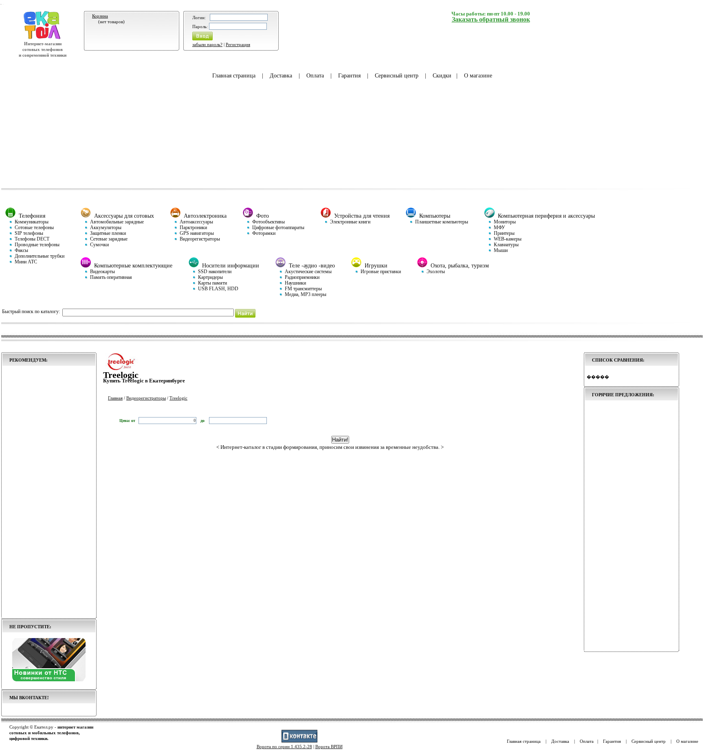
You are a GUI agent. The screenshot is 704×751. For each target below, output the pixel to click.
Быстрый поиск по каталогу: (31, 311)
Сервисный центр (396, 76)
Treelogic (178, 397)
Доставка (281, 76)
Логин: (199, 17)
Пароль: (200, 26)
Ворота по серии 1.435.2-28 (284, 746)
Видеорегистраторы (146, 397)
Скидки (442, 76)
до (203, 420)
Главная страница (233, 76)
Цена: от (127, 420)
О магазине (478, 76)
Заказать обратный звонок (491, 19)
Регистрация (238, 44)
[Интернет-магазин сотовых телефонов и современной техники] (43, 37)
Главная (115, 397)
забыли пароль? (207, 44)
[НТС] (49, 679)
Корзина (100, 15)
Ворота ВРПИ (329, 746)
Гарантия (349, 76)
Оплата (315, 76)
